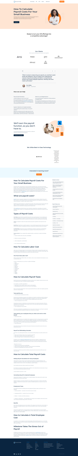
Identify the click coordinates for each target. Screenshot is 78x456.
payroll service (24, 191)
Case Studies (36, 449)
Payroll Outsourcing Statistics (57, 227)
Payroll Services (55, 231)
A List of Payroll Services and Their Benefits (57, 207)
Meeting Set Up (55, 211)
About (43, 1)
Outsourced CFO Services (47, 447)
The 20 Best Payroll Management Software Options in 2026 (58, 182)
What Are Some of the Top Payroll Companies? (57, 236)
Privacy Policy (28, 448)
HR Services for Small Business (60, 448)
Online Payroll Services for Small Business (58, 214)
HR (36, 1)
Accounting (46, 442)
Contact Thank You (56, 209)
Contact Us (16, 22)
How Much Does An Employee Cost (57, 199)
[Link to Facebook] (14, 454)
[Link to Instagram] (20, 454)
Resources (47, 1)
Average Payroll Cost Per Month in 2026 (58, 190)
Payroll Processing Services (57, 229)
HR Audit (58, 447)
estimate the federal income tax (25, 339)
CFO (39, 1)
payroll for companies (27, 100)
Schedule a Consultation (19, 135)
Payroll (15, 199)
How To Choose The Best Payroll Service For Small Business (58, 196)
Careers (36, 447)
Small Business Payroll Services (58, 233)
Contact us (62, 1)
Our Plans (54, 216)
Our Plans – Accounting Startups (58, 220)
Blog (35, 448)
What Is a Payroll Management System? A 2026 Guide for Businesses (58, 186)
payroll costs (18, 208)
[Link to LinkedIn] (16, 454)
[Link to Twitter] (18, 454)
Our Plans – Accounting (56, 218)
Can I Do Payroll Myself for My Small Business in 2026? (57, 193)
